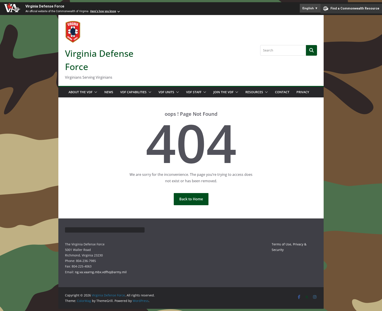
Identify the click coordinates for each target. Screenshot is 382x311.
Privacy (302, 92)
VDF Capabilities (133, 92)
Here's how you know (103, 11)
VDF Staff (193, 92)
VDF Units (166, 92)
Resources (254, 92)
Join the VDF (223, 92)
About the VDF (80, 92)
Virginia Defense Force (44, 6)
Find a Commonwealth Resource (354, 8)
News (108, 92)
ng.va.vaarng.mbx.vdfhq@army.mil (101, 272)
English (310, 8)
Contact (282, 92)
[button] (94, 92)
